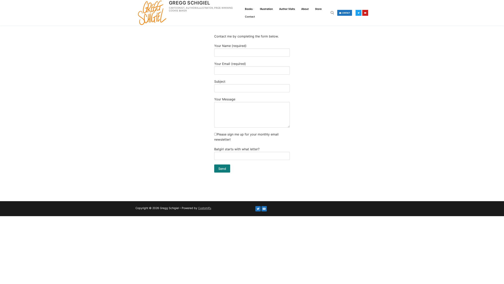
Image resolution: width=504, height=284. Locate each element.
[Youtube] (365, 13)
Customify (204, 208)
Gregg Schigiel (189, 3)
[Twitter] (358, 13)
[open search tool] (332, 13)
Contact (346, 13)
